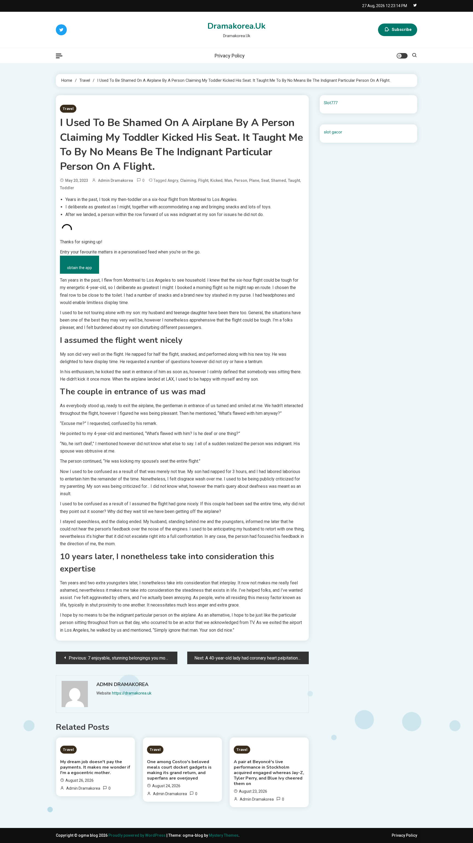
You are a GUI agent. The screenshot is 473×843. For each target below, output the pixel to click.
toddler (67, 188)
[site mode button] (402, 56)
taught (294, 180)
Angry (173, 180)
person (240, 180)
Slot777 (331, 102)
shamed (278, 180)
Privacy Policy (230, 56)
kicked (216, 180)
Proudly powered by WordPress (137, 835)
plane (254, 180)
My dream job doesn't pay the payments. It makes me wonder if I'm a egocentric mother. (95, 767)
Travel (68, 109)
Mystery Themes (223, 835)
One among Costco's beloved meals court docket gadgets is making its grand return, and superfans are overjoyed (179, 770)
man (228, 180)
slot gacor (333, 132)
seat (265, 180)
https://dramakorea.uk (131, 693)
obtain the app (79, 268)
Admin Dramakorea (115, 180)
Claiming (188, 180)
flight (203, 180)
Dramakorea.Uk (236, 26)
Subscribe (402, 29)
